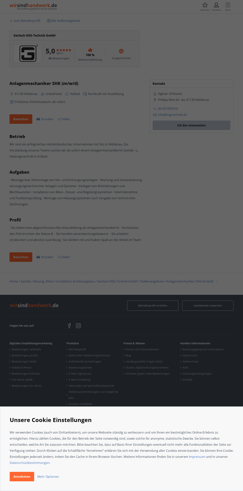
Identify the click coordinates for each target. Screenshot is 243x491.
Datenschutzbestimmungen (30, 463)
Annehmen (21, 477)
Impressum (197, 457)
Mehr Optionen (48, 477)
